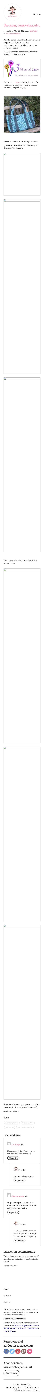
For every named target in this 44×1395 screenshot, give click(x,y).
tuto (17, 82)
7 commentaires (13, 33)
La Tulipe (15, 1144)
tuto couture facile (25, 1127)
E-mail (7, 1295)
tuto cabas (10, 1127)
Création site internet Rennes (27, 1390)
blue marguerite (12, 1123)
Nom (6, 1289)
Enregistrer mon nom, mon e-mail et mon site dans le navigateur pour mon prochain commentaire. (21, 1312)
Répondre (13, 1158)
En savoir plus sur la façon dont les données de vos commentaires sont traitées (21, 1328)
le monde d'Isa (27, 1123)
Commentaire (10, 1265)
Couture (33, 31)
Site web (7, 1302)
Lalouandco (12, 12)
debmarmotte (17, 1196)
